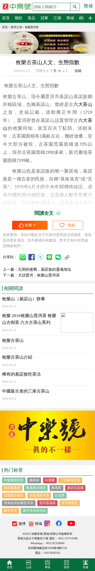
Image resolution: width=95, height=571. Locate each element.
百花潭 (60, 495)
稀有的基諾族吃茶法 (21, 374)
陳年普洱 (10, 510)
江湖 (57, 18)
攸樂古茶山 (13, 340)
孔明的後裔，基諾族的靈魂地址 (44, 269)
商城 (70, 18)
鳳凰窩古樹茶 (36, 488)
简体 (88, 6)
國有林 (34, 480)
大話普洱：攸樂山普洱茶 (39, 275)
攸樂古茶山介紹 (17, 357)
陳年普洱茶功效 (34, 510)
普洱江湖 (16, 27)
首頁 (6, 18)
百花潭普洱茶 (39, 495)
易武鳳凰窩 (12, 488)
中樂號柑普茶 (14, 480)
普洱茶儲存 (47, 503)
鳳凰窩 (56, 488)
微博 (22, 524)
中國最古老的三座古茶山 (25, 391)
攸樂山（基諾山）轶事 (23, 299)
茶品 (31, 18)
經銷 (83, 18)
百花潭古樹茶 (14, 495)
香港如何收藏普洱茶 (18, 503)
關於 (19, 18)
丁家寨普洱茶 (70, 480)
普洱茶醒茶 (69, 503)
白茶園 (50, 480)
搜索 (75, 7)
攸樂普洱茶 (32, 27)
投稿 (78, 71)
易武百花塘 (75, 488)
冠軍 (44, 18)
